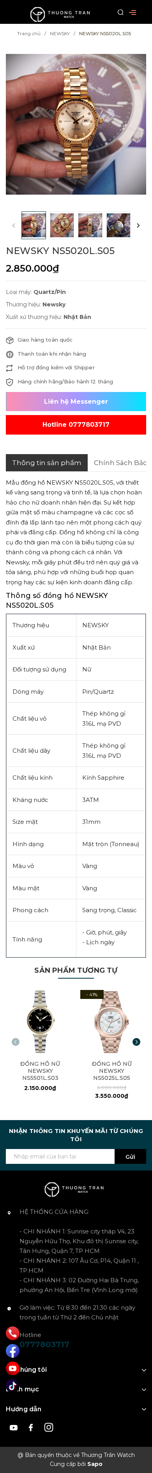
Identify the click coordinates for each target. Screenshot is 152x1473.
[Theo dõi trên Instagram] (49, 1426)
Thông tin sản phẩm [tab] (46, 463)
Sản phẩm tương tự (75, 970)
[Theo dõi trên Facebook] (32, 1426)
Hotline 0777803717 (76, 424)
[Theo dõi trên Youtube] (14, 1426)
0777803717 (44, 1344)
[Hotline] (13, 1333)
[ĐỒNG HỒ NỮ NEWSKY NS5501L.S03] (40, 1021)
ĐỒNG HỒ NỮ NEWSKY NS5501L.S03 (40, 1070)
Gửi (130, 1156)
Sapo (95, 1464)
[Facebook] (12, 1351)
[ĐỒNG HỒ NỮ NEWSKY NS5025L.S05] (112, 1021)
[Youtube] (12, 1368)
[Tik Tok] (12, 1386)
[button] (138, 225)
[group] (76, 124)
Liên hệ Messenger (76, 401)
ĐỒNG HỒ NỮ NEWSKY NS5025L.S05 (112, 1070)
